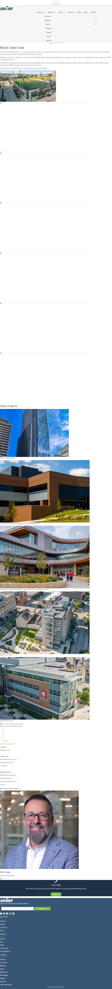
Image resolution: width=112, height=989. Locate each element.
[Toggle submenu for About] (64, 12)
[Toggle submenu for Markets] (55, 12)
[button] (7, 744)
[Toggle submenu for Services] (44, 12)
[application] (28, 86)
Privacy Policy (61, 987)
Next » (6, 741)
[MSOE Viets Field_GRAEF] (45, 127)
